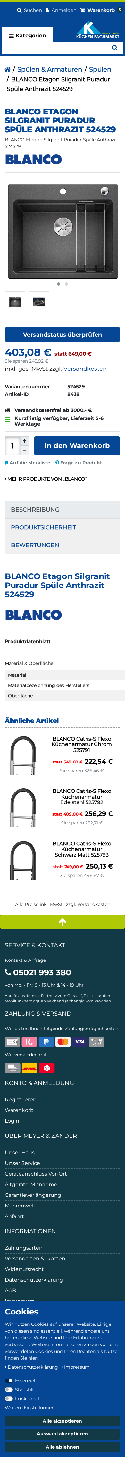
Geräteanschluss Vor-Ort (36, 1174)
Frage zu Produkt (81, 463)
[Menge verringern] (24, 450)
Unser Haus (20, 1152)
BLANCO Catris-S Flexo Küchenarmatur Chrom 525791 (82, 744)
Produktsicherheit (43, 527)
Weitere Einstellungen (29, 1408)
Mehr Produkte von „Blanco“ (46, 479)
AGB (10, 1290)
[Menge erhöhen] (24, 441)
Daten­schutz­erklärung (33, 1367)
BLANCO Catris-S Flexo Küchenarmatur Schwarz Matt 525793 (82, 849)
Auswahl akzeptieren (62, 1434)
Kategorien (30, 36)
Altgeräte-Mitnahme (31, 1184)
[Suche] (115, 48)
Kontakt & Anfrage (25, 960)
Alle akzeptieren (62, 1421)
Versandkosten (85, 368)
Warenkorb (19, 1110)
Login (12, 1121)
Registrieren (21, 1100)
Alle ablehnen (62, 1447)
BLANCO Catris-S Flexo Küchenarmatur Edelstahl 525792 (82, 796)
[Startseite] (7, 69)
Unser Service (22, 1163)
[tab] (62, 510)
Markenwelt (20, 1206)
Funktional (27, 1399)
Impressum (77, 1367)
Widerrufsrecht (24, 1269)
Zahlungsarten (24, 1248)
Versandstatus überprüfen (62, 334)
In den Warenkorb (77, 445)
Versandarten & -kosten (35, 1258)
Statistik (24, 1390)
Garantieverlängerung (33, 1195)
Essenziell (26, 1380)
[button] (29, 9)
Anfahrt (14, 1216)
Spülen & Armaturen (49, 69)
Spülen (100, 69)
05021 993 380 (41, 972)
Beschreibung (35, 509)
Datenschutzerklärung (34, 1280)
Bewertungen (35, 545)
